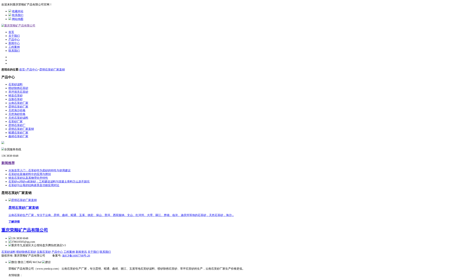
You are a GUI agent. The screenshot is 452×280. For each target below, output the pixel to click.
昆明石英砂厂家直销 (52, 69)
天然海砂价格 (16, 114)
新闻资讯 (81, 251)
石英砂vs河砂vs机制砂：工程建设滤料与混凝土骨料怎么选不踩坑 (49, 181)
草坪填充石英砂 (18, 91)
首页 (11, 32)
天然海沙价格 (16, 110)
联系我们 (17, 15)
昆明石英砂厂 (16, 125)
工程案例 (14, 46)
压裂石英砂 (15, 99)
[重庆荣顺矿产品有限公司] (18, 25)
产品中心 (14, 39)
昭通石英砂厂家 (18, 132)
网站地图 (17, 18)
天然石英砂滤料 (18, 117)
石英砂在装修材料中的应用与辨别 (29, 174)
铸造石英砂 (15, 95)
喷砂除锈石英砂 (18, 88)
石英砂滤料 (15, 84)
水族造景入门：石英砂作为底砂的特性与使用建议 (39, 170)
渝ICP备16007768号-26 (76, 255)
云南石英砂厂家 (18, 102)
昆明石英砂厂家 (18, 106)
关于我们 (14, 35)
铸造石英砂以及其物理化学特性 (28, 177)
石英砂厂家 (15, 121)
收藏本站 (17, 11)
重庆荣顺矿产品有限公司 (24, 230)
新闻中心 (14, 43)
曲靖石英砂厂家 (18, 136)
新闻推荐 (8, 163)
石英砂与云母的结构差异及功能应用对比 (33, 185)
